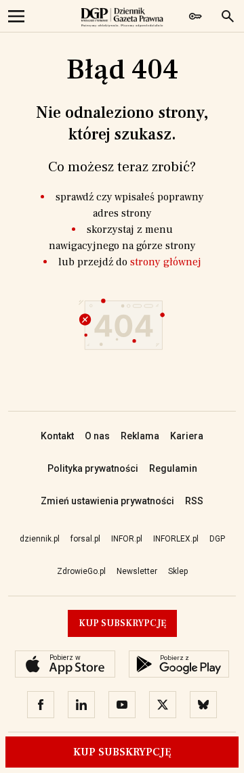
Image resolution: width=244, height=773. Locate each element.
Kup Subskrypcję (122, 752)
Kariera (186, 435)
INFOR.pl (126, 539)
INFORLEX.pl (176, 539)
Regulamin (173, 468)
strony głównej (165, 262)
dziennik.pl (40, 539)
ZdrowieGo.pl (81, 571)
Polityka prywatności (92, 468)
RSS (194, 500)
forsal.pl (85, 539)
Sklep (178, 571)
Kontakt (57, 435)
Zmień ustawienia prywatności (107, 500)
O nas (97, 435)
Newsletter (137, 571)
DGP (217, 539)
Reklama (140, 435)
